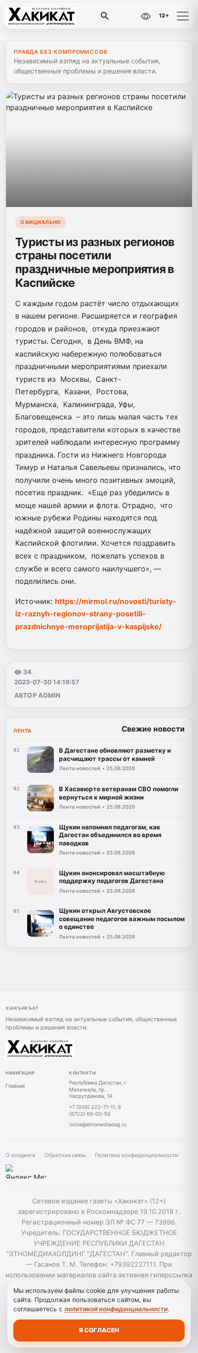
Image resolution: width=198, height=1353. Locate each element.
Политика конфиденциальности (136, 1155)
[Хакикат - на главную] (45, 16)
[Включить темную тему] (125, 16)
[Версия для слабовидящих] (145, 16)
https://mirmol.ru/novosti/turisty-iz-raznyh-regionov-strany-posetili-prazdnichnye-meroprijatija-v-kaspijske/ (95, 614)
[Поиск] (105, 16)
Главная (15, 1086)
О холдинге (20, 1155)
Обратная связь (65, 1155)
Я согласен (99, 1330)
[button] (183, 16)
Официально (40, 222)
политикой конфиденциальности (116, 1309)
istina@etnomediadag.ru (97, 1124)
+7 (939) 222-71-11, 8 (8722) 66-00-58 (95, 1110)
